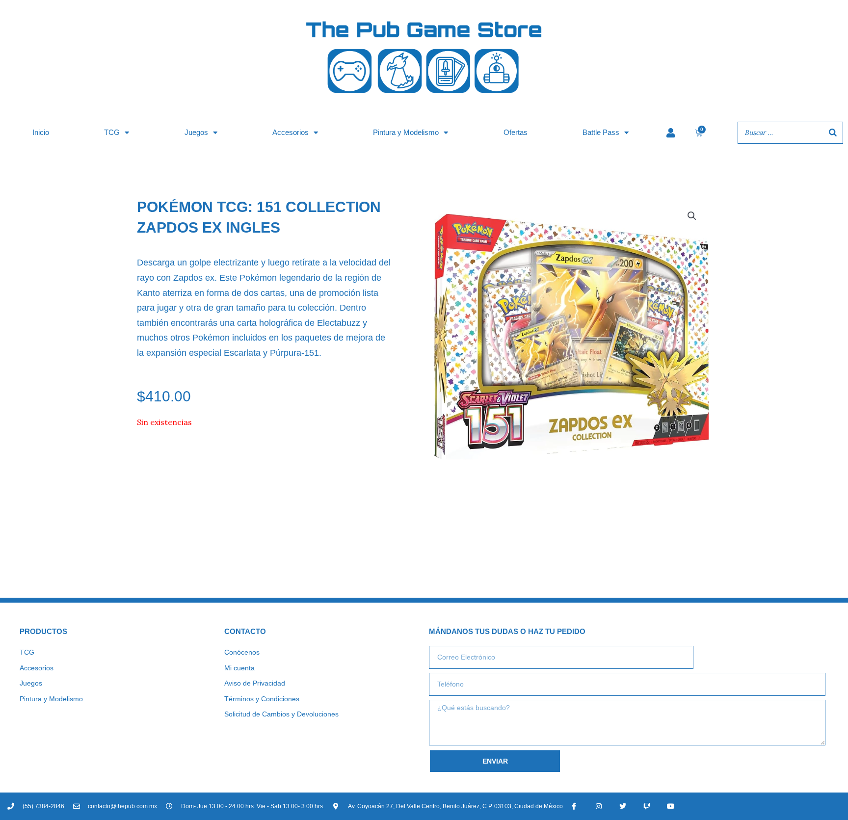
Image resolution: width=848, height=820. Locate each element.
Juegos (196, 132)
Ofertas (516, 132)
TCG (112, 132)
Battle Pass (601, 132)
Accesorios (290, 132)
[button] (692, 216)
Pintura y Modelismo (406, 132)
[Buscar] (833, 132)
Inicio (40, 132)
